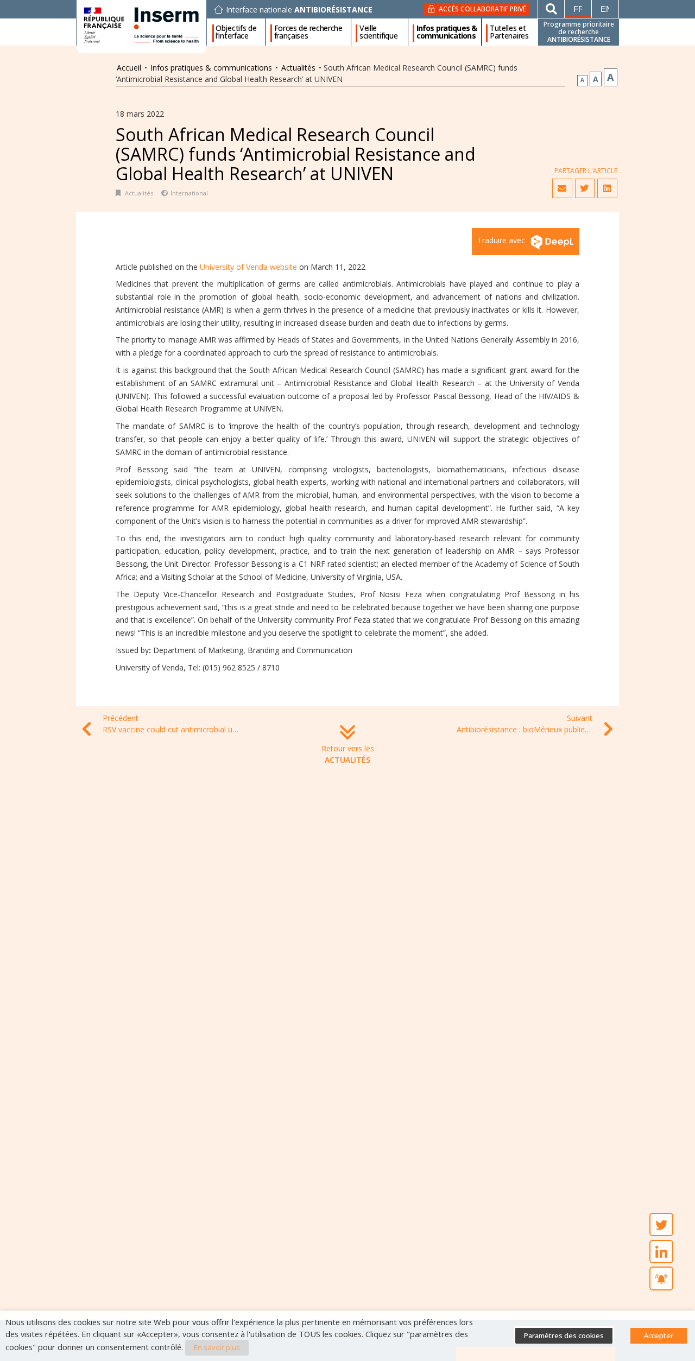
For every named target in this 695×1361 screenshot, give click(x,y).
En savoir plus (217, 1347)
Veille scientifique (378, 32)
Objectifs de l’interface (236, 32)
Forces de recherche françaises (308, 32)
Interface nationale (299, 9)
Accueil (129, 67)
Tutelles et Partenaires (509, 32)
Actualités (298, 67)
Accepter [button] (658, 1335)
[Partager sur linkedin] (607, 188)
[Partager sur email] (562, 188)
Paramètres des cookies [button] (564, 1335)
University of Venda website (248, 267)
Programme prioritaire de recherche (579, 32)
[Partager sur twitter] (585, 188)
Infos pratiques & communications (446, 32)
